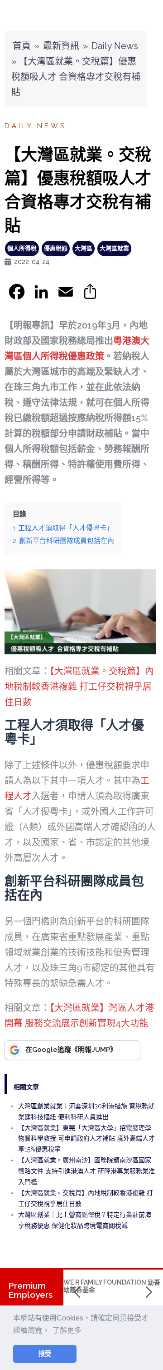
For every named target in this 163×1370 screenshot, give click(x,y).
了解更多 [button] (67, 1330)
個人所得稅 (22, 248)
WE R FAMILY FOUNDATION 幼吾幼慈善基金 (111, 1286)
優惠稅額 (55, 248)
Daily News (114, 45)
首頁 (22, 45)
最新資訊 (61, 45)
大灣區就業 (114, 248)
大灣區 (83, 248)
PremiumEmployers (30, 1290)
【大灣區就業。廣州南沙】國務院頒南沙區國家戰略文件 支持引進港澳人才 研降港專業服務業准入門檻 (86, 1171)
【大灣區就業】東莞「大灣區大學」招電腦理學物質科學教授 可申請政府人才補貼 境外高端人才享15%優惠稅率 (86, 1138)
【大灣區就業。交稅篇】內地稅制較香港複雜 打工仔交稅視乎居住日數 (79, 686)
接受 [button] (44, 1353)
